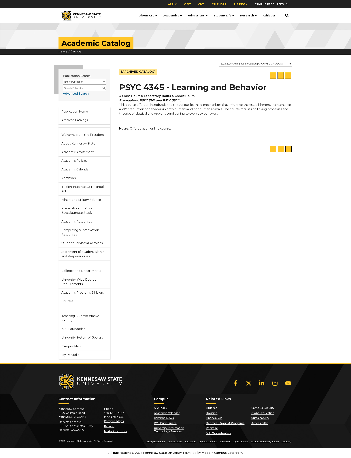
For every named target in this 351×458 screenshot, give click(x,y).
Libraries (211, 408)
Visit (187, 4)
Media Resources (115, 431)
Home (62, 52)
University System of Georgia (82, 337)
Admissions (196, 15)
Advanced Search (76, 93)
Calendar (219, 4)
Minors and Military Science (81, 200)
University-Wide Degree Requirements (78, 282)
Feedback (225, 441)
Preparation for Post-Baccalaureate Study (77, 210)
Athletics (269, 15)
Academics (171, 15)
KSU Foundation (73, 329)
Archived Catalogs (74, 120)
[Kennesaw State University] (79, 15)
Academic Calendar (75, 169)
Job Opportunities (218, 433)
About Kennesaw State (78, 143)
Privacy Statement (155, 441)
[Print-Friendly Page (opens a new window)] (281, 75)
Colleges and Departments (81, 271)
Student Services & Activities (82, 243)
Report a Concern (208, 441)
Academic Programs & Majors (82, 292)
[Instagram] (275, 383)
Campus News (164, 418)
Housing (211, 413)
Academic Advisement (77, 152)
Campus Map (71, 346)
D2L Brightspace (165, 423)
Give (201, 4)
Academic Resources (76, 221)
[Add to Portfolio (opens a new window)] (273, 75)
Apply (172, 4)
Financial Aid (214, 418)
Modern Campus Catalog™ (222, 453)
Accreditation (175, 441)
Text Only (286, 441)
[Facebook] (235, 383)
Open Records (240, 441)
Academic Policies (74, 160)
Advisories (190, 441)
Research (247, 15)
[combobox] (255, 63)
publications (122, 453)
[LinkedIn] (261, 383)
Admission (68, 178)
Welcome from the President (82, 134)
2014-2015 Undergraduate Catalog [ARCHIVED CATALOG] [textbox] (252, 63)
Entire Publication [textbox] (73, 81)
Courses (67, 301)
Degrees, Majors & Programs (225, 423)
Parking (109, 426)
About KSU (146, 15)
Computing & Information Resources (80, 232)
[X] (248, 383)
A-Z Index (240, 4)
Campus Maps (114, 421)
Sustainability (260, 418)
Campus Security (262, 408)
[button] (272, 4)
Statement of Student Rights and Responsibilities (82, 254)
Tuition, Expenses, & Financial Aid (82, 189)
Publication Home (74, 111)
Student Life (222, 15)
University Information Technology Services (169, 429)
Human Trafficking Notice (265, 441)
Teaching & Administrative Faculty (80, 318)
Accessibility (259, 423)
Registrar (212, 428)
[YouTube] (288, 383)
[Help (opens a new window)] (288, 75)
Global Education (262, 413)
